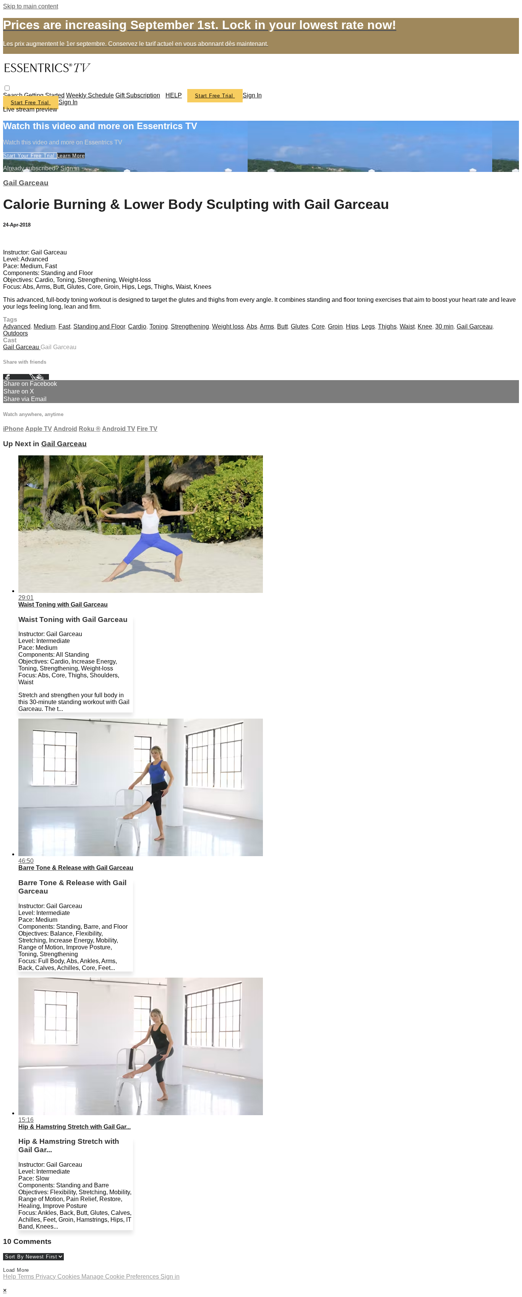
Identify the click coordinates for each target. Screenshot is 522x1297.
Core (318, 326)
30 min (444, 326)
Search (13, 95)
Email (42, 377)
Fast (64, 326)
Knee (425, 326)
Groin (335, 326)
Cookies (69, 1276)
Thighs (387, 326)
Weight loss (228, 326)
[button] (7, 88)
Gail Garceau (26, 183)
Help (10, 1276)
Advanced (17, 326)
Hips (352, 326)
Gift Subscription (137, 95)
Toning (158, 326)
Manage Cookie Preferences (120, 1276)
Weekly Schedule (90, 95)
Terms (27, 1276)
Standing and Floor (99, 326)
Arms (267, 326)
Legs (368, 326)
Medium (44, 326)
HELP (173, 95)
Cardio (137, 326)
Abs (251, 326)
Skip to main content (30, 6)
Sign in (252, 95)
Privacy (46, 1276)
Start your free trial (30, 156)
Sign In (68, 102)
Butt (282, 326)
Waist (407, 326)
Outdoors (15, 333)
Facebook (16, 377)
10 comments (21, 239)
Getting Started (44, 95)
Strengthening (190, 326)
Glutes (299, 326)
